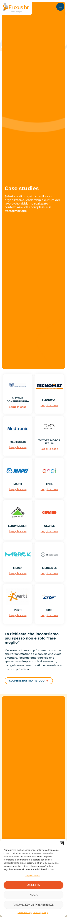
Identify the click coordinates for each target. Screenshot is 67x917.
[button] (61, 843)
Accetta (33, 885)
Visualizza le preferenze (33, 904)
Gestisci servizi (32, 875)
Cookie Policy (25, 912)
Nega (33, 894)
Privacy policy (40, 912)
